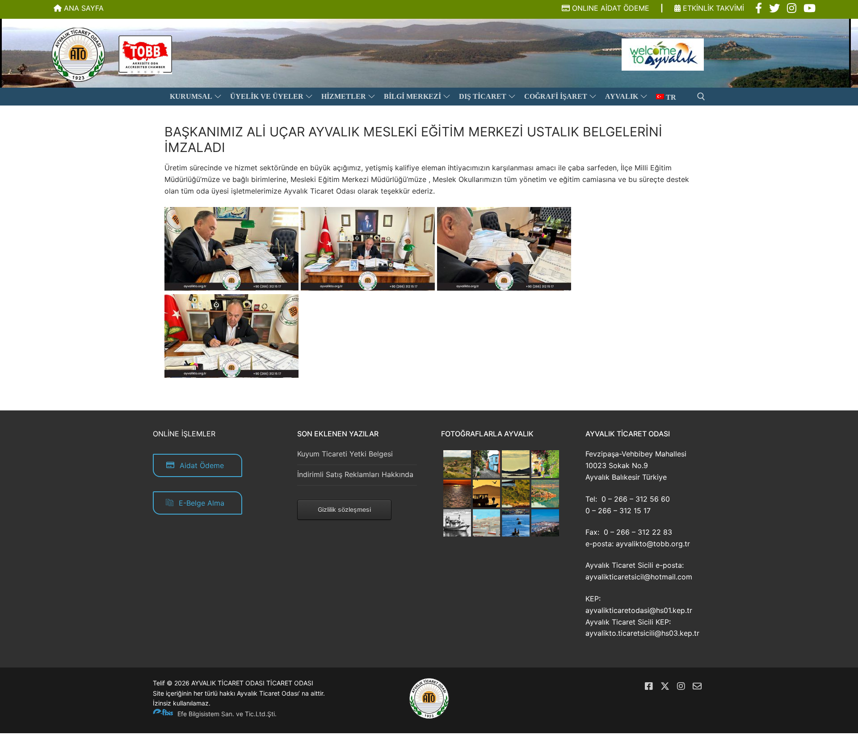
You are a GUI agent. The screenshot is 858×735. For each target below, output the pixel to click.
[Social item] (758, 8)
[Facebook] (649, 686)
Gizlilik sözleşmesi (344, 509)
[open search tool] (701, 97)
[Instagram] (681, 686)
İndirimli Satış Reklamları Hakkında (355, 474)
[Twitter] (665, 686)
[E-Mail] (697, 686)
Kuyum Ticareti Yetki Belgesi (345, 453)
